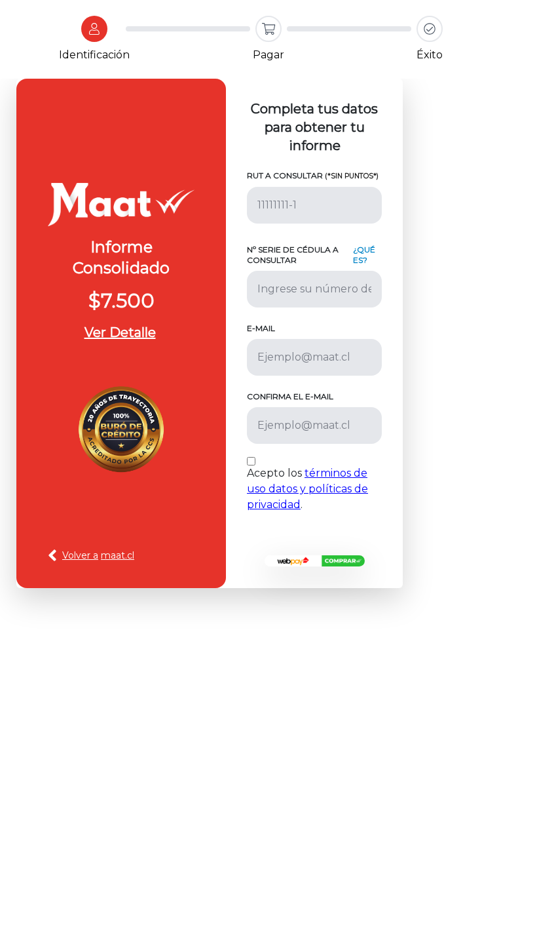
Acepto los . (307, 489)
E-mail (261, 328)
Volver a (98, 555)
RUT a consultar (313, 175)
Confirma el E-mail (290, 396)
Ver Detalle (120, 332)
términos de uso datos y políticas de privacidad (307, 489)
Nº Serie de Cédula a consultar (293, 255)
